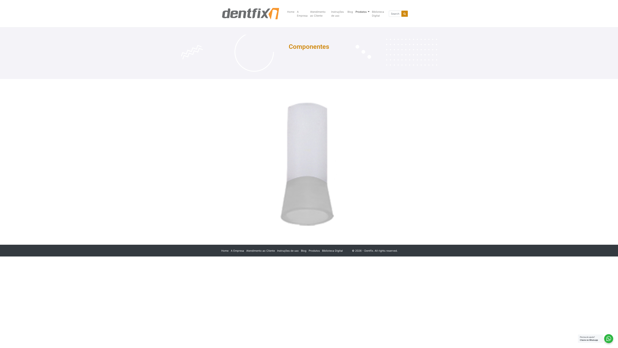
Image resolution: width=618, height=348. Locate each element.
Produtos (361, 11)
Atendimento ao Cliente (318, 13)
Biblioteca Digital (378, 13)
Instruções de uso (337, 13)
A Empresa (302, 13)
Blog (350, 11)
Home (290, 11)
